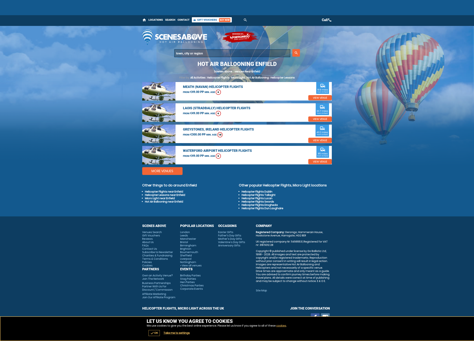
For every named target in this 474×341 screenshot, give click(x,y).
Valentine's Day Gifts (231, 242)
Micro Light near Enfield (160, 198)
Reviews (147, 239)
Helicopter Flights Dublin (257, 191)
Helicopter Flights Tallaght (259, 195)
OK (154, 333)
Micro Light (238, 77)
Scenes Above (223, 71)
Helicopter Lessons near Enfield (165, 195)
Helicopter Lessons (283, 77)
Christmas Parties (192, 285)
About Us (148, 242)
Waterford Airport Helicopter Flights (217, 151)
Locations (155, 19)
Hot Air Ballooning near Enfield (164, 201)
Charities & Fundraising (157, 255)
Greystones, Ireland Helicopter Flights (218, 129)
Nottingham (188, 262)
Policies (147, 262)
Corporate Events (191, 289)
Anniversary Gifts (229, 245)
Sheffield (186, 255)
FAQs (145, 245)
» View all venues (191, 265)
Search (170, 19)
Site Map (261, 290)
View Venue (320, 98)
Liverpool (185, 259)
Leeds (184, 235)
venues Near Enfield (247, 71)
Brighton (185, 249)
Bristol (184, 242)
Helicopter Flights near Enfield (164, 191)
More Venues (162, 171)
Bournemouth (189, 252)
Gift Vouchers (211, 19)
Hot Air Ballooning (258, 77)
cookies (281, 325)
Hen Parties (187, 282)
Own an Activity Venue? (157, 277)
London (185, 232)
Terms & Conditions (155, 259)
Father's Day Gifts (229, 235)
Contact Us (149, 249)
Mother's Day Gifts (230, 239)
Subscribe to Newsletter (157, 252)
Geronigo (240, 37)
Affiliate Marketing (158, 295)
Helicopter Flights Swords (258, 201)
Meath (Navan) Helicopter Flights (213, 87)
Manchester (188, 239)
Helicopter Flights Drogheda (260, 205)
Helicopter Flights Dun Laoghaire (262, 208)
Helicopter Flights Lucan (257, 198)
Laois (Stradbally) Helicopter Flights (216, 108)
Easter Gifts (225, 232)
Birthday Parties (190, 275)
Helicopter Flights (218, 77)
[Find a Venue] (232, 53)
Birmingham (188, 245)
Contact (184, 19)
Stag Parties (188, 279)
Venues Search (152, 232)
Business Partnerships (157, 286)
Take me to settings (176, 333)
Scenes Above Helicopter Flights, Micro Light (180, 37)
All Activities (198, 77)
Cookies (147, 265)
